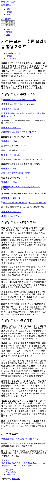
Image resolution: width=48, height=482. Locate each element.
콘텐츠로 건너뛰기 (9, 2)
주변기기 (9, 460)
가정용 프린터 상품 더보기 (12, 216)
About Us (10, 470)
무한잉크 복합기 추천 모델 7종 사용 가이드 (19, 439)
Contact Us (10, 474)
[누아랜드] (6, 5)
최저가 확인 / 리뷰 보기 (11, 109)
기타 (8, 14)
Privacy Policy (11, 472)
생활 (8, 9)
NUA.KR (16, 479)
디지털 (9, 12)
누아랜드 (12, 58)
